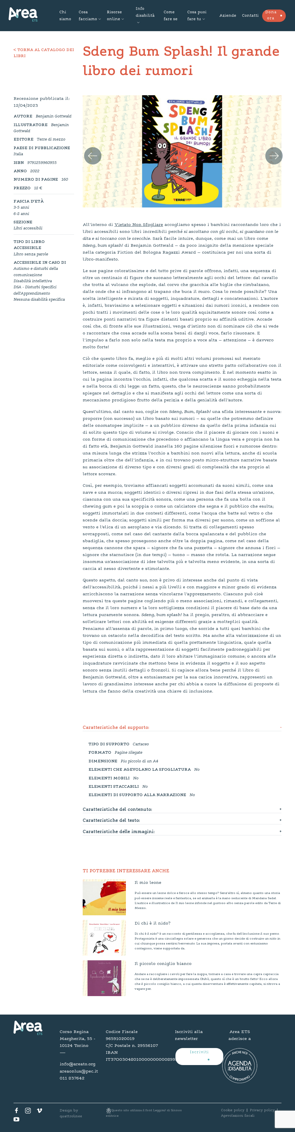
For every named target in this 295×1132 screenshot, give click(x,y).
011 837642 (72, 1078)
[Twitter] (28, 1112)
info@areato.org (77, 1064)
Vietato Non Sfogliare (138, 224)
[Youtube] (16, 1120)
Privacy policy (262, 1110)
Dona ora (271, 15)
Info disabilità (145, 12)
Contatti (250, 16)
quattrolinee (71, 1116)
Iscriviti (199, 1052)
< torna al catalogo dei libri (44, 53)
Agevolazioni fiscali (237, 1116)
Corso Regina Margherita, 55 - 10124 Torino (77, 1038)
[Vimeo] (39, 1112)
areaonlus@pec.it (78, 1071)
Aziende (227, 16)
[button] (88, 149)
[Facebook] (16, 1112)
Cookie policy (232, 1110)
